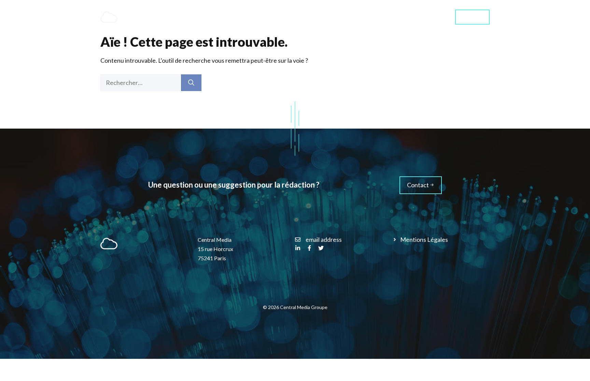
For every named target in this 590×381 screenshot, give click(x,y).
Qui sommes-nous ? (381, 17)
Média (431, 17)
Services (320, 17)
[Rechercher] (191, 82)
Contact (472, 16)
